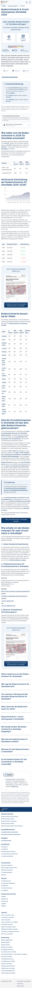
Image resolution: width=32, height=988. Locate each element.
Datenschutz (20, 986)
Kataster (3, 896)
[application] (16, 195)
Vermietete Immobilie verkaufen (10, 931)
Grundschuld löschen (7, 856)
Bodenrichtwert (5, 944)
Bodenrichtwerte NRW (7, 823)
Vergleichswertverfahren (8, 966)
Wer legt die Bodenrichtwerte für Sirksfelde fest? (15, 685)
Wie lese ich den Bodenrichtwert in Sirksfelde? (15, 750)
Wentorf (4, 336)
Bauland (3, 874)
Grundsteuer (4, 890)
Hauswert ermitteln (6, 956)
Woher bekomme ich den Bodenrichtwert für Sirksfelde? (15, 675)
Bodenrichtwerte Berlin (7, 819)
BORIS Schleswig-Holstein (18, 560)
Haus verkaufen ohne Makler (9, 922)
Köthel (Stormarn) (4, 398)
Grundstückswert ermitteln (8, 952)
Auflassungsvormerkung (8, 851)
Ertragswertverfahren (7, 949)
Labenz (4, 382)
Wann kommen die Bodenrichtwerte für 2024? (14, 708)
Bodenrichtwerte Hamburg (8, 821)
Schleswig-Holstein (12, 6)
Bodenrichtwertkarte (7, 870)
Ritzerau (4, 351)
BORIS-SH (15, 786)
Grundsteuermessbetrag (8, 883)
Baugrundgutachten (6, 940)
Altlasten (3, 906)
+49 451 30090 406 (7, 601)
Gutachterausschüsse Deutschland (10, 834)
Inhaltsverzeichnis (10, 77)
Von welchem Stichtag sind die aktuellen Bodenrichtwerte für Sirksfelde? (14, 696)
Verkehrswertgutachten (8, 970)
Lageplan (3, 903)
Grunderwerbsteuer (6, 888)
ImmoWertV (4, 849)
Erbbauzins (4, 846)
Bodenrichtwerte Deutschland (9, 816)
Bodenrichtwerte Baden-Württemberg (11, 826)
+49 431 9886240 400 (8, 606)
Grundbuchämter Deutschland (9, 832)
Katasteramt (4, 899)
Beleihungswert (5, 942)
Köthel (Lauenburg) (4, 411)
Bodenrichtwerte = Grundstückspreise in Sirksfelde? (12, 718)
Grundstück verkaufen (7, 917)
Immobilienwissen (6, 840)
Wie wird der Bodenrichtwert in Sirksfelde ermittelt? (14, 740)
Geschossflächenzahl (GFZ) (9, 867)
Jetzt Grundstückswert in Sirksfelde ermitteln (16, 520)
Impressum (20, 983)
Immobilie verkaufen (7, 924)
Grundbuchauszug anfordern (9, 854)
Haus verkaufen (5, 919)
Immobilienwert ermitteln (8, 961)
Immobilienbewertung (7, 959)
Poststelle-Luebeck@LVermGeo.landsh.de (14, 596)
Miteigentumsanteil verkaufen (9, 929)
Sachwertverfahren (6, 963)
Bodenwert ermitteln (7, 947)
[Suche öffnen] (27, 2)
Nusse (4, 379)
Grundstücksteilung (6, 872)
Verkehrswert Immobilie (8, 968)
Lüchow (4, 348)
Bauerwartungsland (6, 865)
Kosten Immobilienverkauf (8, 927)
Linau (3, 339)
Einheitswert (4, 885)
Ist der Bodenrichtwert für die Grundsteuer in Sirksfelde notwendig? (14, 761)
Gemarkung (4, 901)
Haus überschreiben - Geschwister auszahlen (14, 954)
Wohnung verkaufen (7, 934)
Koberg (4, 355)
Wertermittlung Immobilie (8, 973)
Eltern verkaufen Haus (7, 915)
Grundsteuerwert (6, 881)
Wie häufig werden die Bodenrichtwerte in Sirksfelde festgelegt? (14, 729)
